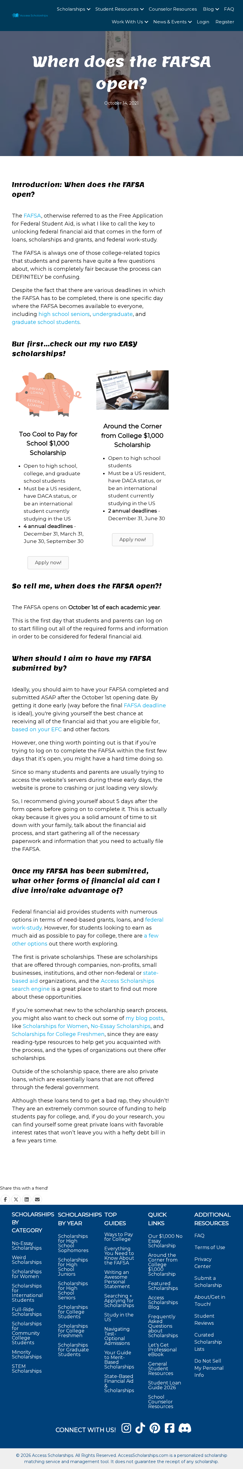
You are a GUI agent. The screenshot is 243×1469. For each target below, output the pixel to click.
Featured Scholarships (163, 1286)
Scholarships (71, 9)
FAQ (229, 9)
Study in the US (119, 1317)
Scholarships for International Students (27, 1293)
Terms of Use (209, 1247)
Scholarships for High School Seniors (73, 1291)
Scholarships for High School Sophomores (73, 1243)
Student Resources (116, 9)
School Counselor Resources (160, 1401)
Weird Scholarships (26, 1260)
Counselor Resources (173, 9)
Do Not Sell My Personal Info (209, 1368)
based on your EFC (37, 729)
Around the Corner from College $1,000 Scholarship (163, 1264)
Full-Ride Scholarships (26, 1312)
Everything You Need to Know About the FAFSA (119, 1256)
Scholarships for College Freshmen (58, 1034)
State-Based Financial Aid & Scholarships (119, 1383)
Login (203, 22)
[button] (88, 9)
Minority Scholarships (26, 1354)
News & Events (169, 22)
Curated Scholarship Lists (208, 1342)
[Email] (37, 1199)
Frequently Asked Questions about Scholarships (163, 1326)
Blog (208, 9)
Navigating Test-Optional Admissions (117, 1336)
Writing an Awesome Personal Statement (117, 1279)
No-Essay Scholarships (26, 1246)
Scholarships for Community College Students (26, 1333)
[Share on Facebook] (5, 1199)
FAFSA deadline (145, 705)
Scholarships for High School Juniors (73, 1267)
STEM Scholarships (26, 1368)
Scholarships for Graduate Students (73, 1349)
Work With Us (127, 22)
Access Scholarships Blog (163, 1302)
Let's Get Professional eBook (162, 1349)
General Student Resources (160, 1368)
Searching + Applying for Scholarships (119, 1300)
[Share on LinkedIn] (26, 1199)
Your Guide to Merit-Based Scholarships (119, 1360)
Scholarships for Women (26, 1274)
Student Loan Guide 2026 (164, 1385)
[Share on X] (16, 1199)
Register (224, 22)
